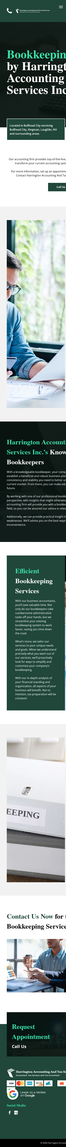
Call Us (19, 1046)
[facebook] (10, 1113)
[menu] (61, 7)
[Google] (16, 1113)
